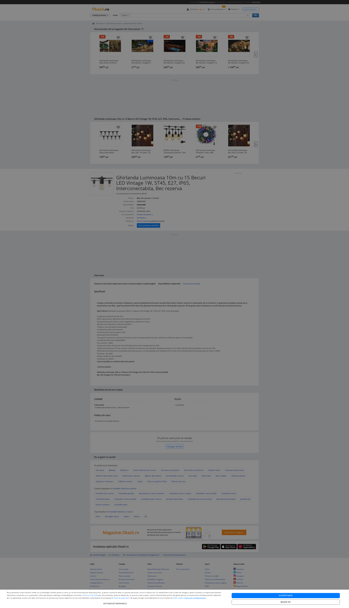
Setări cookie (178, 598)
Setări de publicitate (122, 598)
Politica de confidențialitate (195, 598)
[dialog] (174, 599)
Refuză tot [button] (286, 602)
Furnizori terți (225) (90, 595)
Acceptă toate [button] (285, 595)
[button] (115, 602)
